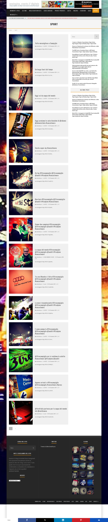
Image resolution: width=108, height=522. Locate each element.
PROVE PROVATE (60, 11)
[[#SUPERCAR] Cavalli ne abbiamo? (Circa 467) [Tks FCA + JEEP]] (83, 475)
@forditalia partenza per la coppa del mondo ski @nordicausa (51, 409)
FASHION (83, 11)
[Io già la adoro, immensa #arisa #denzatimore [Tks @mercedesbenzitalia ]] (75, 475)
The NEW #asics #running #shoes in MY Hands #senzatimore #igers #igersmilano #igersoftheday (84, 50)
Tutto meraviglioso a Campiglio (46, 43)
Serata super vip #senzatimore (46, 148)
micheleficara (39, 46)
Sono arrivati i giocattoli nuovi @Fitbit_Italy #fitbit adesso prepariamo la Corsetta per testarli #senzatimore (85, 79)
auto (45, 284)
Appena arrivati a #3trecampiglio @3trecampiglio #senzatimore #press (48, 383)
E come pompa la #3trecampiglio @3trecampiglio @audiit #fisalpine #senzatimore (48, 331)
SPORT (96, 11)
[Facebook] (27, 520)
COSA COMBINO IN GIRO (49, 257)
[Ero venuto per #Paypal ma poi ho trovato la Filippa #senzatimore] (75, 450)
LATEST (45, 46)
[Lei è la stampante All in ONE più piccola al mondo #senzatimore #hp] (83, 483)
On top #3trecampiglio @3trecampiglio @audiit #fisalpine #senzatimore (49, 174)
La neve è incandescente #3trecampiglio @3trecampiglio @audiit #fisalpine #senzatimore (49, 305)
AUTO (69, 11)
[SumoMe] (99, 520)
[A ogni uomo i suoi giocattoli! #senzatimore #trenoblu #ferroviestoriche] (83, 450)
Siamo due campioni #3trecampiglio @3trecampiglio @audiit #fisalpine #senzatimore (48, 226)
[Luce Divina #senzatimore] (90, 458)
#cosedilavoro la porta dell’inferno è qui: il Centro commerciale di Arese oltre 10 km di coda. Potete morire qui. (84, 55)
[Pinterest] (81, 520)
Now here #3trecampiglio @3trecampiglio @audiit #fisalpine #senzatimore (50, 200)
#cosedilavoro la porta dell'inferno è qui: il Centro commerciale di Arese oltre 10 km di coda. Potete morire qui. (57, 18)
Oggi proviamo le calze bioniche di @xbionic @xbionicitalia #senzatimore (50, 121)
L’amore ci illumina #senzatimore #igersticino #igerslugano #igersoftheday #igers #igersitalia (84, 42)
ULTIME (24, 11)
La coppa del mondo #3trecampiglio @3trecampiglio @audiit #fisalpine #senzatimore (48, 251)
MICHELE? (13, 15)
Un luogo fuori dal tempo (44, 69)
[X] (45, 520)
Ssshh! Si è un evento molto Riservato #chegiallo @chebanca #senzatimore (84, 84)
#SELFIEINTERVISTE (35, 11)
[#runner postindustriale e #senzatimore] (90, 450)
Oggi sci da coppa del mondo (45, 95)
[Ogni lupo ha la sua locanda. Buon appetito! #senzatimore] (75, 491)
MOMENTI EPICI (15, 11)
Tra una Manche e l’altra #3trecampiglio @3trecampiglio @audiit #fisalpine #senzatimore (49, 278)
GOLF (89, 11)
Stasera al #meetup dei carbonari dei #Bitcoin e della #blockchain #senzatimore (85, 46)
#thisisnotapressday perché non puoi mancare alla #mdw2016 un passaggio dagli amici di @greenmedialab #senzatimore (84, 66)
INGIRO (75, 11)
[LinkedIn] (63, 520)
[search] (96, 36)
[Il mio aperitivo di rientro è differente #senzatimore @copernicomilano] (75, 458)
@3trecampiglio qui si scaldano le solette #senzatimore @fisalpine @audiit (50, 357)
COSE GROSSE (48, 11)
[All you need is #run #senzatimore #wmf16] (90, 475)
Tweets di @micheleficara (48, 446)
